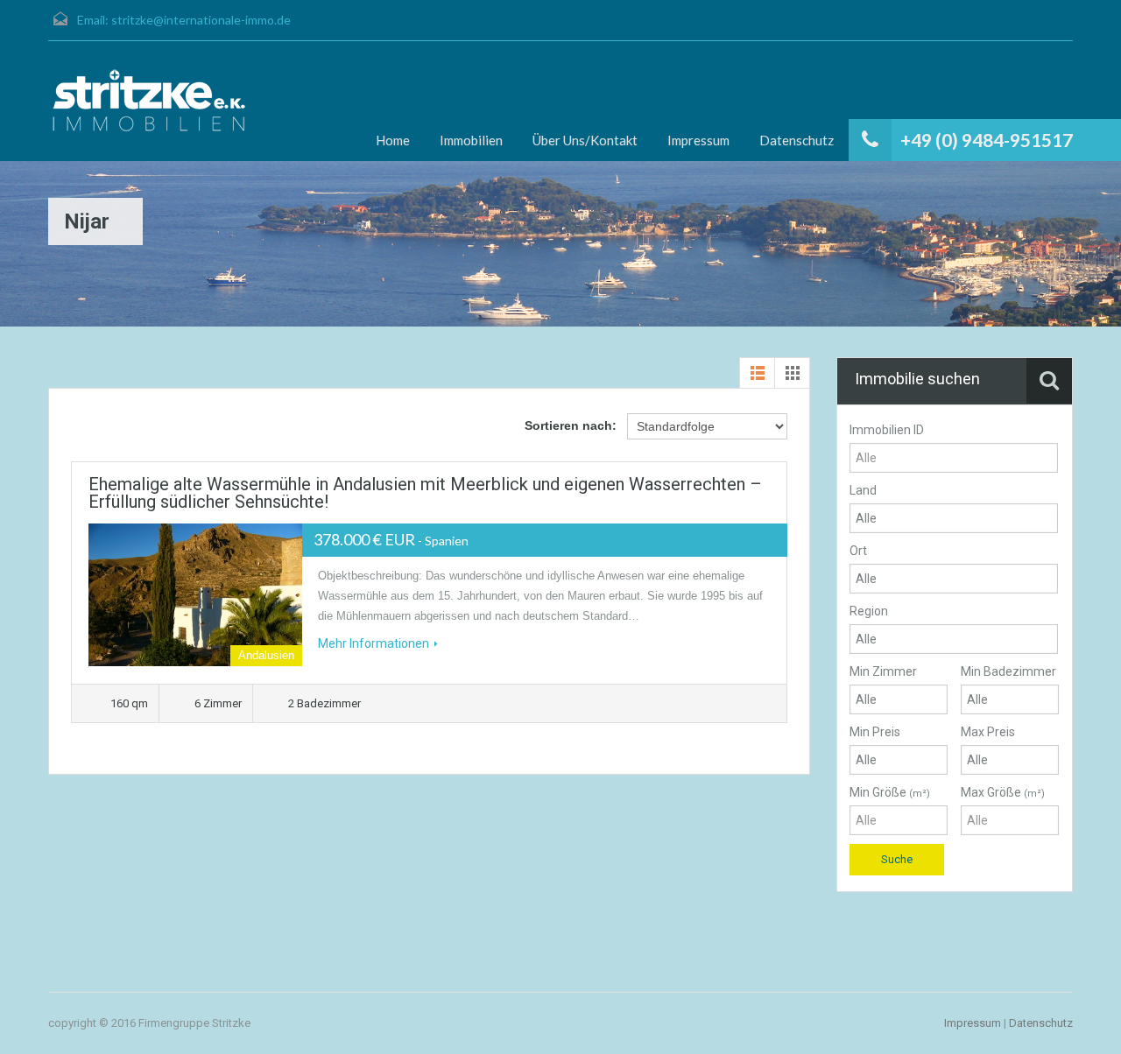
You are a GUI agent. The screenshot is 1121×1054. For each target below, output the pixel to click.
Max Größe (1003, 792)
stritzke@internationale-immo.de (201, 19)
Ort (858, 551)
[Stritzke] (149, 101)
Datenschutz (796, 140)
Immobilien (471, 140)
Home (393, 140)
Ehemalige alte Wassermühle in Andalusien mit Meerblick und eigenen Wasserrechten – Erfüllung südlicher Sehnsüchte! (425, 493)
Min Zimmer (883, 671)
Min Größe (890, 792)
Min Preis (875, 732)
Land (863, 490)
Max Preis (988, 732)
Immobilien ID (887, 430)
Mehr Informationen (373, 643)
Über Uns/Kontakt (585, 140)
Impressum (698, 140)
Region (869, 611)
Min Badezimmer (1008, 671)
